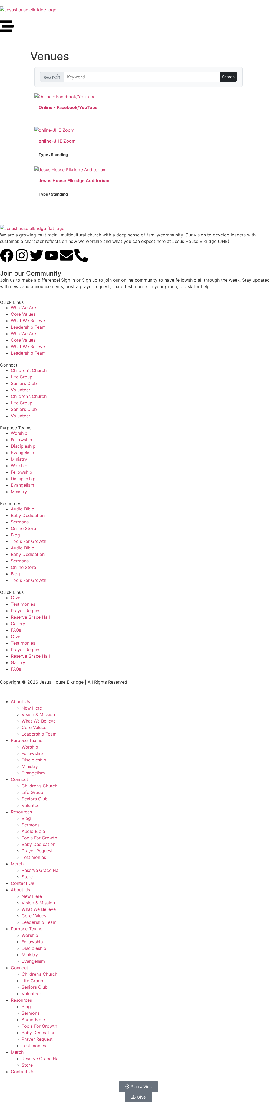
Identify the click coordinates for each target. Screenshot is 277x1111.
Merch (17, 863)
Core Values (23, 314)
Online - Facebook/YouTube (68, 107)
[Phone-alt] (81, 255)
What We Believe (28, 320)
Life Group (21, 377)
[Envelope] (66, 255)
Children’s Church (29, 370)
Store (27, 876)
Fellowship (21, 439)
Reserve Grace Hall (30, 617)
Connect (19, 779)
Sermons (20, 522)
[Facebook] (7, 255)
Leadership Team (28, 327)
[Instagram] (21, 255)
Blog (15, 535)
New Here (32, 708)
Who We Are (23, 307)
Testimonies (23, 604)
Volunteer (20, 390)
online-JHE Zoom (57, 141)
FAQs (16, 630)
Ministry (19, 459)
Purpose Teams (26, 740)
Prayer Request (26, 610)
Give (15, 597)
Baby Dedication (28, 515)
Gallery (18, 623)
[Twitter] (36, 255)
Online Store (23, 528)
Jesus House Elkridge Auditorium (74, 180)
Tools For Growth (28, 541)
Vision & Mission (38, 714)
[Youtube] (51, 255)
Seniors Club (24, 383)
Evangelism (22, 452)
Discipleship (23, 446)
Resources (21, 812)
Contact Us (22, 883)
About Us (20, 701)
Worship (19, 433)
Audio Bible (22, 509)
